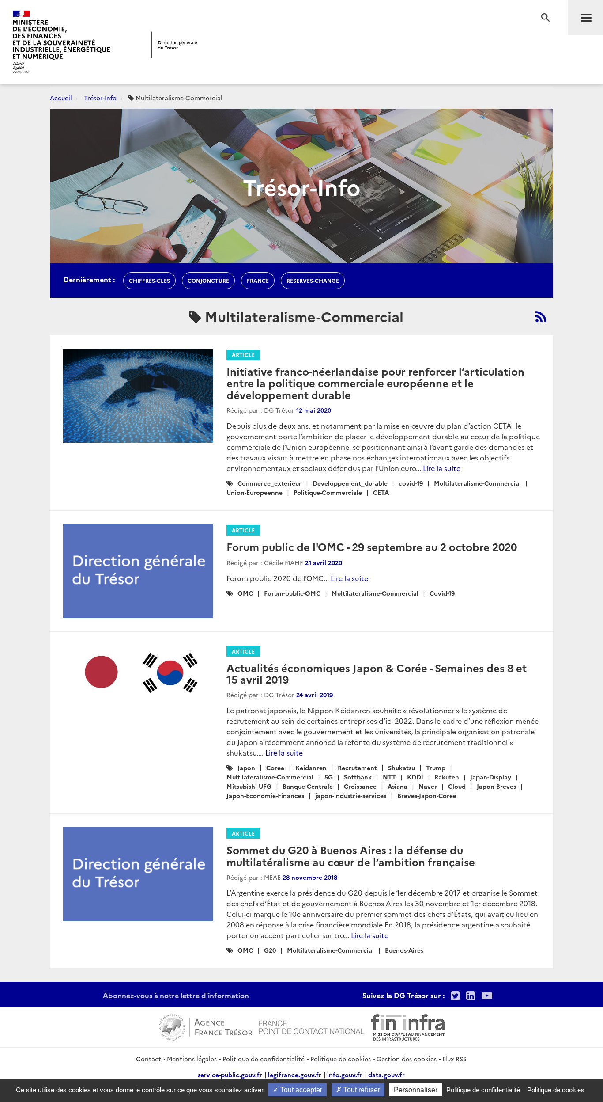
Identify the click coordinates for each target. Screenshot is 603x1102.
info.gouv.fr (344, 1074)
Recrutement (357, 767)
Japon (246, 767)
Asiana (397, 786)
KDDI (415, 776)
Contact (148, 1058)
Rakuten (446, 776)
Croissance (360, 786)
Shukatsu (401, 767)
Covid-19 (442, 593)
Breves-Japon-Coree (426, 795)
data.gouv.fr (386, 1074)
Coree (275, 767)
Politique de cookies (340, 1058)
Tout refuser (361, 1090)
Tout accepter (300, 1090)
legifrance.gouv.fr (294, 1074)
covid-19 (411, 483)
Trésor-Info (100, 97)
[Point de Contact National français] (311, 1026)
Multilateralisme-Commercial (477, 483)
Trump (435, 767)
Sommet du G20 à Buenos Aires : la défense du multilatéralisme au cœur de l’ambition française (350, 855)
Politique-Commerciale (328, 492)
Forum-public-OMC (292, 593)
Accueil (61, 97)
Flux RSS (454, 1058)
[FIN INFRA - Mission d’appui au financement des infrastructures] (408, 1026)
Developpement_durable (350, 483)
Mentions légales (192, 1058)
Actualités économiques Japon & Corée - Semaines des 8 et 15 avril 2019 (376, 673)
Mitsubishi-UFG (248, 786)
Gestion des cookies (407, 1058)
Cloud (457, 786)
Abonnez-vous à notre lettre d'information (176, 995)
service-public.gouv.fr (230, 1074)
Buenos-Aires (404, 950)
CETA (381, 492)
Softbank (358, 776)
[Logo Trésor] (174, 45)
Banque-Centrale (308, 786)
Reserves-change (312, 280)
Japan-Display (490, 776)
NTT (389, 776)
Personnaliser (415, 1090)
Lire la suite (441, 468)
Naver (427, 786)
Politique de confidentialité (263, 1058)
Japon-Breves (496, 786)
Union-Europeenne (254, 492)
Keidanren (311, 767)
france (258, 280)
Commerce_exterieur (269, 483)
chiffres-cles (149, 280)
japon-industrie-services (350, 795)
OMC (245, 593)
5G (328, 776)
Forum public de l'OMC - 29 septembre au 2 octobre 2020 (371, 546)
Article (243, 354)
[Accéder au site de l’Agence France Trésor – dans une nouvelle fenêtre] (205, 1026)
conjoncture (208, 280)
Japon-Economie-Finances (265, 795)
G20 (270, 950)
